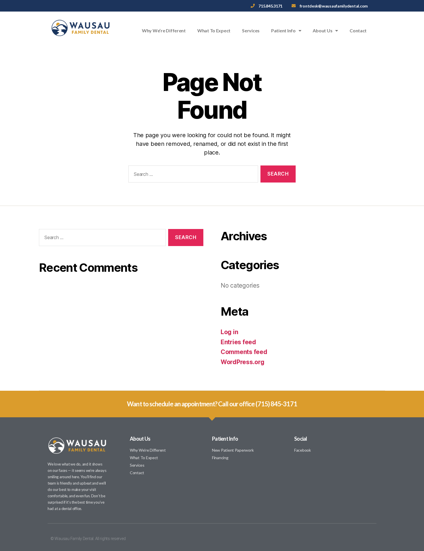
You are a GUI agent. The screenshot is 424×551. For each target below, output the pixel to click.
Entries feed (238, 342)
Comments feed (244, 351)
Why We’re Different (164, 30)
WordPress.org (242, 362)
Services (251, 30)
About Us (322, 30)
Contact (358, 30)
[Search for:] (192, 175)
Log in (229, 332)
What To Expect (213, 30)
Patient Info (283, 30)
